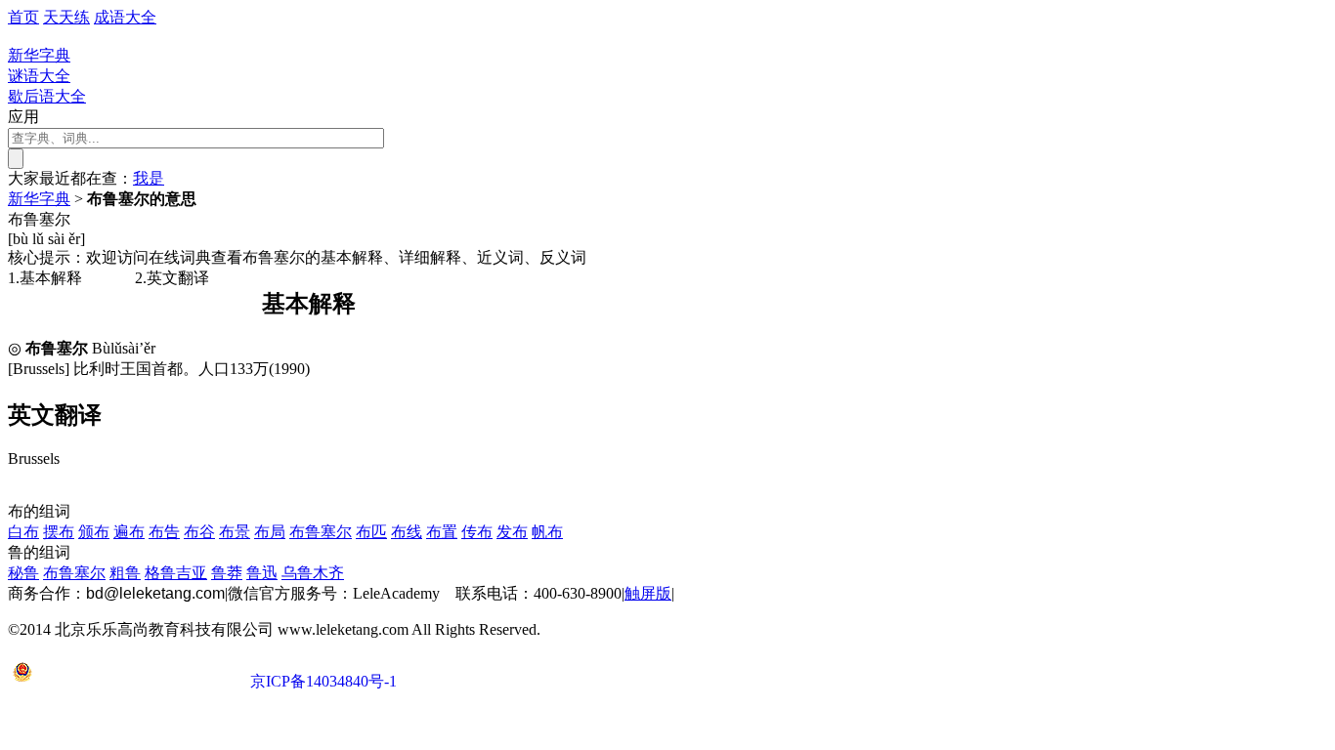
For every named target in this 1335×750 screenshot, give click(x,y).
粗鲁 (125, 572)
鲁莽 (226, 572)
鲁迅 (262, 572)
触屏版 (647, 593)
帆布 (547, 531)
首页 (23, 17)
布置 (441, 531)
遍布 (129, 531)
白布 (23, 531)
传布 (477, 531)
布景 (234, 531)
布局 (269, 531)
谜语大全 (39, 75)
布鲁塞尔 (320, 531)
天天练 (66, 17)
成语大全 (125, 17)
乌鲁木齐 (312, 572)
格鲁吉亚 (176, 572)
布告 (164, 531)
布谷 (199, 531)
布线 (406, 531)
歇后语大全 (47, 96)
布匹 (371, 531)
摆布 (58, 531)
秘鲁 (23, 572)
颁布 (93, 531)
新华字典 (39, 198)
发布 (512, 531)
